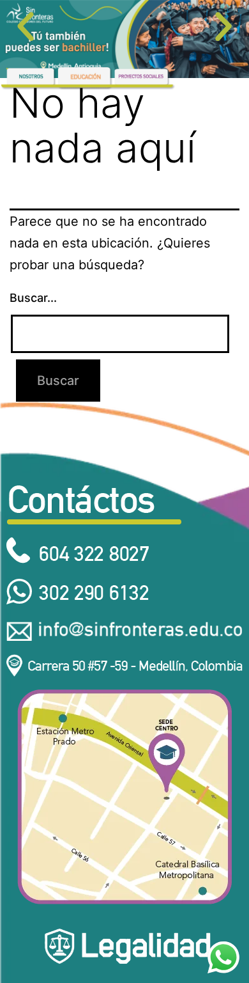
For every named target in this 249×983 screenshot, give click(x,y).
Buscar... (33, 297)
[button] (25, 27)
